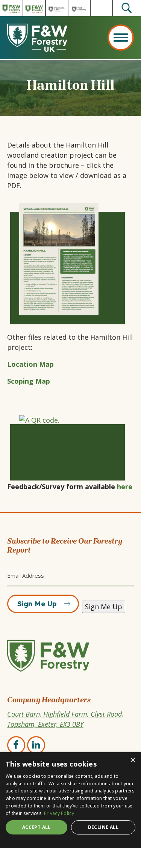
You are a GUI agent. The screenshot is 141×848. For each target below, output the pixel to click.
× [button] (132, 760)
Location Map (30, 364)
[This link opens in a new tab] (70, 259)
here (124, 486)
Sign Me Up (37, 603)
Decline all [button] (103, 827)
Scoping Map (28, 381)
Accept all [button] (36, 827)
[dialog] (70, 800)
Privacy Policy (59, 813)
